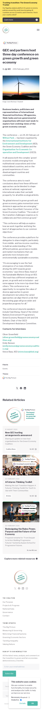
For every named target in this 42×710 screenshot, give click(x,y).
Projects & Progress (11, 605)
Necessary (19, 697)
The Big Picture (10, 378)
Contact (6, 616)
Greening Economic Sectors (14, 637)
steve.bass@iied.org (28, 352)
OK (32, 703)
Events (5, 369)
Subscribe (9, 674)
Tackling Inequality (10, 641)
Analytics (15, 700)
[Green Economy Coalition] (6, 29)
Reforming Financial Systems (14, 634)
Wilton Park (8, 138)
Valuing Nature (9, 644)
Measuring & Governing (12, 631)
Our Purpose (8, 602)
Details (22, 703)
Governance (8, 612)
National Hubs (8, 609)
